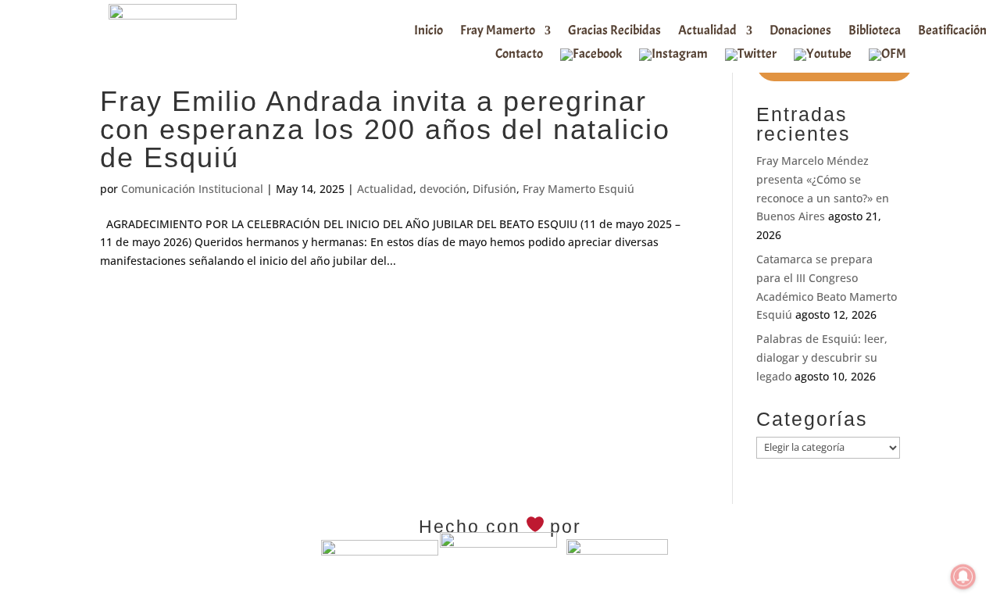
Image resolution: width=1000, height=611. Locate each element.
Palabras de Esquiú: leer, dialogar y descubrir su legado (822, 357)
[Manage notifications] (963, 576)
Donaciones (800, 31)
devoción (443, 188)
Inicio (428, 31)
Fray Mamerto (497, 31)
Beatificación (952, 31)
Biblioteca (874, 31)
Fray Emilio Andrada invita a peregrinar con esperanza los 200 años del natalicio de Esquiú (385, 129)
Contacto (519, 55)
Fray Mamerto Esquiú (578, 188)
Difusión (494, 188)
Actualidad (707, 31)
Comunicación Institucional (192, 188)
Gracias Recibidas (614, 31)
